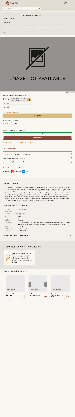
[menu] (37, 8)
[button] (37, 183)
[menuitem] (37, 8)
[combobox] (20, 8)
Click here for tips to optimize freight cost (20, 142)
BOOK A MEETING (37, 137)
